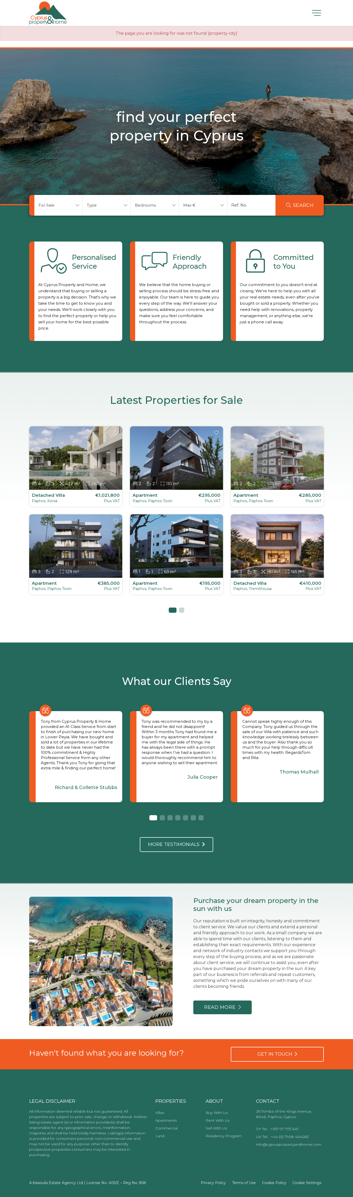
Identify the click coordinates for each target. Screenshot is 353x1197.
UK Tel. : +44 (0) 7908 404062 (282, 1136)
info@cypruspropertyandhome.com (288, 1144)
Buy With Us (217, 1112)
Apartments (166, 1120)
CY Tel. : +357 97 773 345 (277, 1129)
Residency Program (224, 1136)
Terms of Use (244, 1182)
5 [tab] (185, 817)
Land (159, 1136)
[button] (58, 205)
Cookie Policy (274, 1182)
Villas (159, 1112)
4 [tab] (177, 817)
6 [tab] (193, 817)
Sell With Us (216, 1128)
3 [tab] (170, 817)
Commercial (166, 1128)
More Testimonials (175, 844)
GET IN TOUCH (276, 1054)
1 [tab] (171, 610)
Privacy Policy (213, 1182)
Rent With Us (217, 1120)
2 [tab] (181, 610)
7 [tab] (201, 817)
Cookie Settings (307, 1182)
